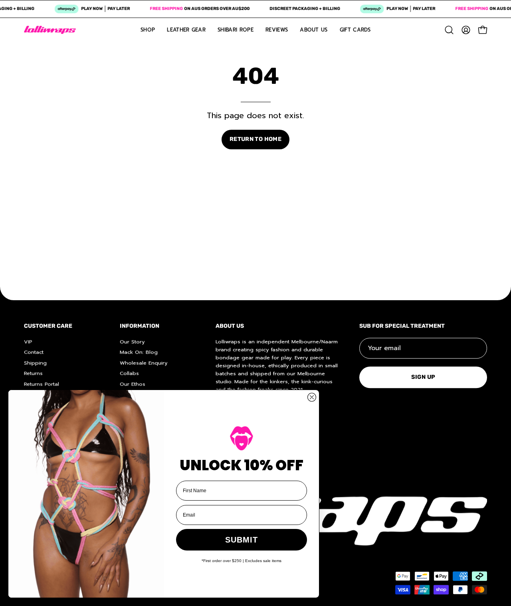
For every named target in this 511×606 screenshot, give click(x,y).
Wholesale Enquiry (144, 362)
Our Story (132, 341)
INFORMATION (139, 326)
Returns (33, 373)
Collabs (129, 373)
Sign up (423, 377)
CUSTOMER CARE (48, 326)
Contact (34, 352)
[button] (449, 30)
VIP (28, 341)
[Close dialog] (311, 397)
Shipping (35, 362)
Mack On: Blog (139, 352)
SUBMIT (241, 539)
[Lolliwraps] (50, 30)
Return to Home (255, 139)
